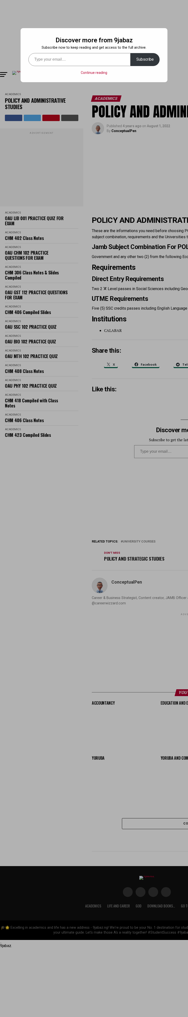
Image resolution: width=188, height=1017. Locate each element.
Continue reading (94, 73)
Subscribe (145, 59)
